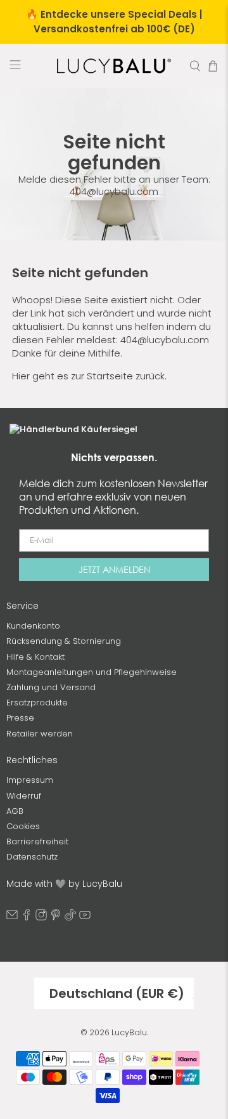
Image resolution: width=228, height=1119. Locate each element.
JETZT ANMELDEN (114, 569)
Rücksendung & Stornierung (63, 641)
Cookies (23, 826)
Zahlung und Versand (51, 687)
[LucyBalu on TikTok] (70, 918)
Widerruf (23, 796)
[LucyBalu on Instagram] (41, 918)
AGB (14, 811)
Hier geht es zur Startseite (72, 376)
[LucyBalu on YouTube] (85, 918)
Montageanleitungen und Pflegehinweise (91, 672)
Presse (20, 718)
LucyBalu (129, 1032)
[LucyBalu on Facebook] (26, 918)
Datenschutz (32, 857)
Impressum (29, 780)
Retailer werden (39, 734)
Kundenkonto (33, 626)
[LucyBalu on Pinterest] (55, 918)
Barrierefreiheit (37, 841)
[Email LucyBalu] (12, 918)
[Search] (195, 66)
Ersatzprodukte (37, 703)
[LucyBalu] (114, 66)
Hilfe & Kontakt (35, 657)
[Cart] (212, 66)
